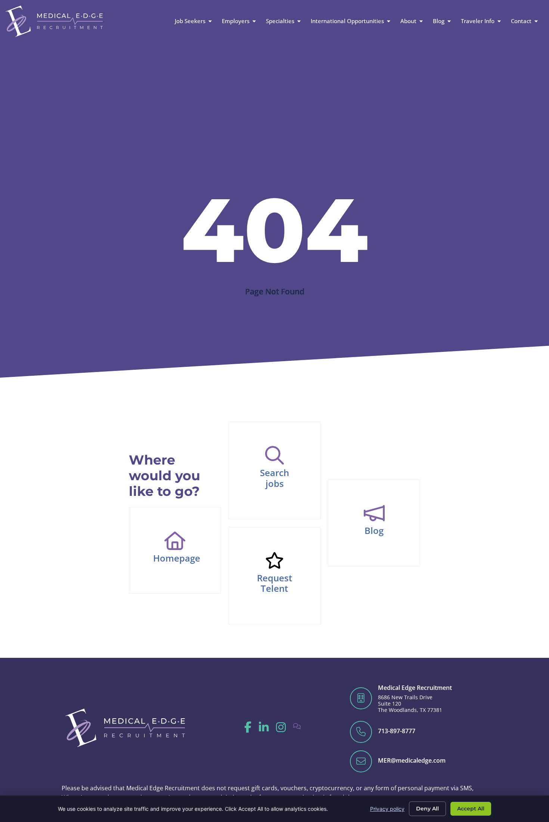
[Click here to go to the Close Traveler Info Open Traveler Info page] (499, 21)
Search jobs (274, 478)
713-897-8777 (396, 731)
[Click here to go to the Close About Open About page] (421, 21)
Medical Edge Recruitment (415, 688)
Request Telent (274, 583)
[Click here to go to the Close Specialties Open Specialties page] (299, 21)
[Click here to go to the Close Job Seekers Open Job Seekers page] (210, 21)
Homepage (176, 558)
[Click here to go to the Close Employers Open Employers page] (254, 21)
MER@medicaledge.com (412, 760)
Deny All (427, 808)
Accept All (470, 808)
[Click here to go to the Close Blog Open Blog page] (449, 21)
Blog (374, 530)
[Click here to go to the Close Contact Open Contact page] (536, 21)
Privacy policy (387, 809)
